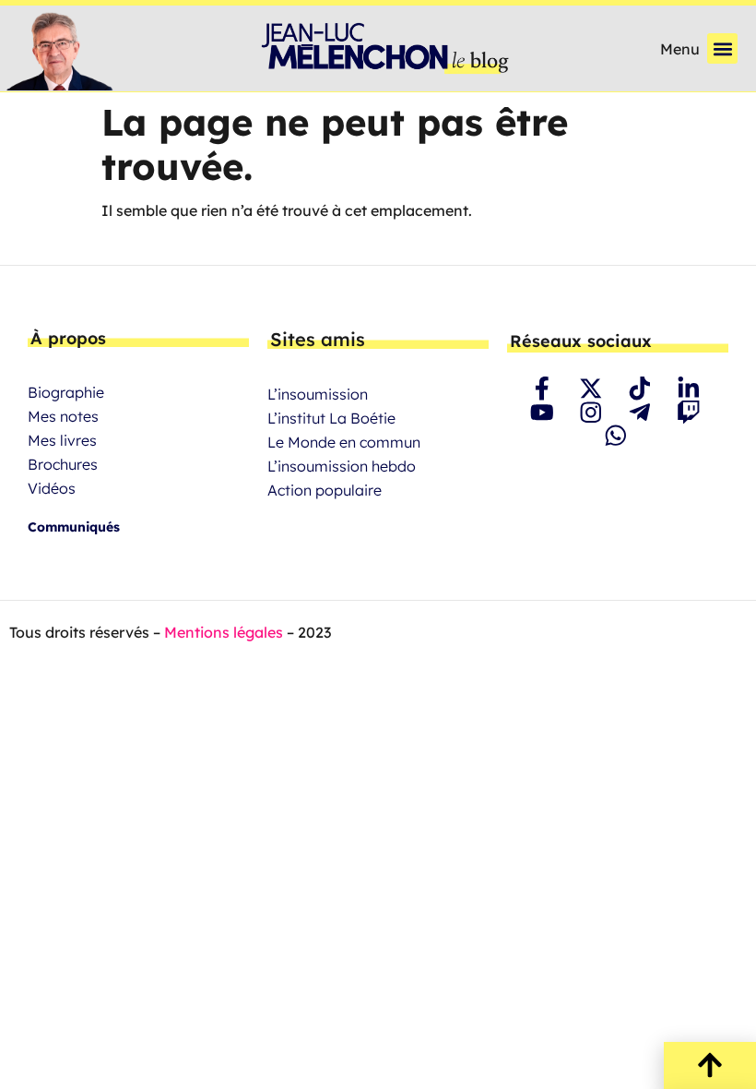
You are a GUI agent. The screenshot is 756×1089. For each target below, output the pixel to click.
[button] (722, 48)
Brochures (63, 464)
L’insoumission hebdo (341, 466)
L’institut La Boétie (331, 418)
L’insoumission (317, 394)
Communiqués (74, 527)
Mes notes (63, 416)
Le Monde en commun (343, 442)
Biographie (66, 392)
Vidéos (52, 488)
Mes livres (62, 440)
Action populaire (324, 490)
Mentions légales (223, 632)
